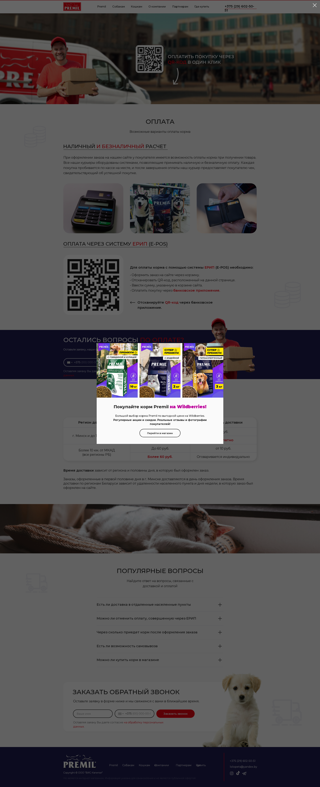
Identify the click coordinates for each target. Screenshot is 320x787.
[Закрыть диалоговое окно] (314, 5)
